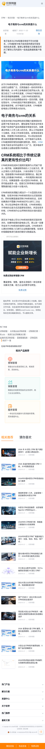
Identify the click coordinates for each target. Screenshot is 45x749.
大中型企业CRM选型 (18, 331)
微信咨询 (10, 746)
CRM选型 (4, 331)
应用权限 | (20, 729)
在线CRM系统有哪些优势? (11, 346)
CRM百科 (34, 337)
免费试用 (35, 746)
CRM (3, 17)
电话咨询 (22, 746)
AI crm (2, 334)
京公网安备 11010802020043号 (18, 732)
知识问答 (11, 17)
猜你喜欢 (26, 437)
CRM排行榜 (33, 331)
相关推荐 (7, 437)
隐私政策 (25, 729)
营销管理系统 (22, 337)
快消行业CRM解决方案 (17, 334)
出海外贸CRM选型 (7, 337)
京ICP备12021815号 (31, 732)
